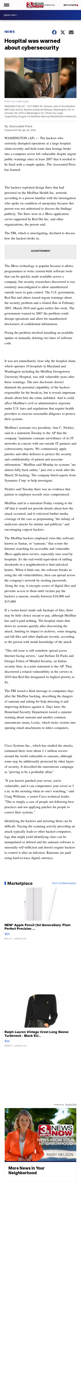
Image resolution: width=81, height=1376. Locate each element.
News (10, 32)
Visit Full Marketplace (64, 883)
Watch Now (70, 5)
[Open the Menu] (6, 5)
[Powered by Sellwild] (71, 1104)
